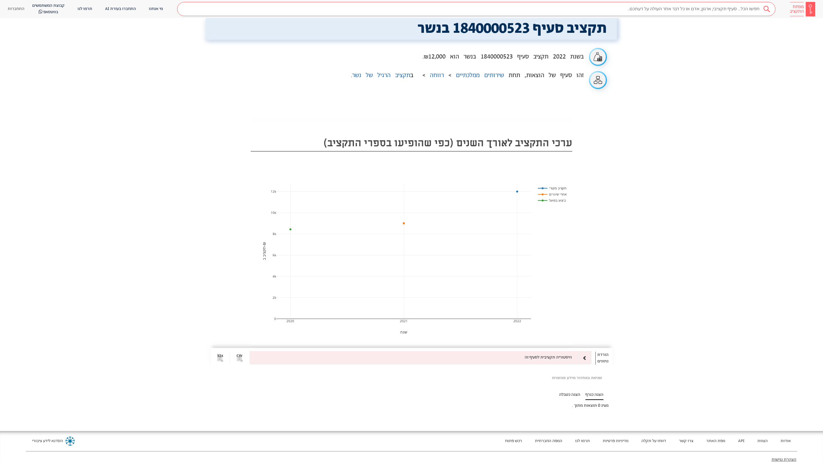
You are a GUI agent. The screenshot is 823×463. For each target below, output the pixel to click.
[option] (420, 357)
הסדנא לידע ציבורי (47, 441)
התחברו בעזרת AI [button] (120, 9)
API (741, 441)
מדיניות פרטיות (616, 441)
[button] (476, 9)
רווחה (437, 75)
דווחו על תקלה (653, 441)
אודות (786, 441)
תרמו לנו (582, 441)
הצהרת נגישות (784, 460)
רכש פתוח (513, 441)
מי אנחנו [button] (156, 9)
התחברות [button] (16, 9)
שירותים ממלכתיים (480, 75)
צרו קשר (686, 441)
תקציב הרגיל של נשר (381, 75)
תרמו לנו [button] (84, 9)
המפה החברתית (548, 441)
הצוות (762, 441)
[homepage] (802, 9)
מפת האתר (715, 441)
